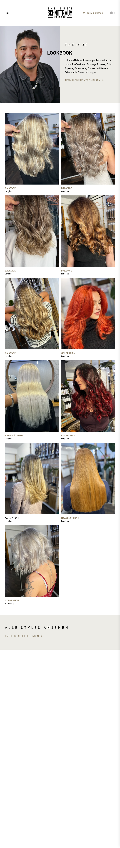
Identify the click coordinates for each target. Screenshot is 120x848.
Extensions (68, 435)
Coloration (68, 353)
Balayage (10, 188)
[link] (60, 12)
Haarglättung (14, 435)
